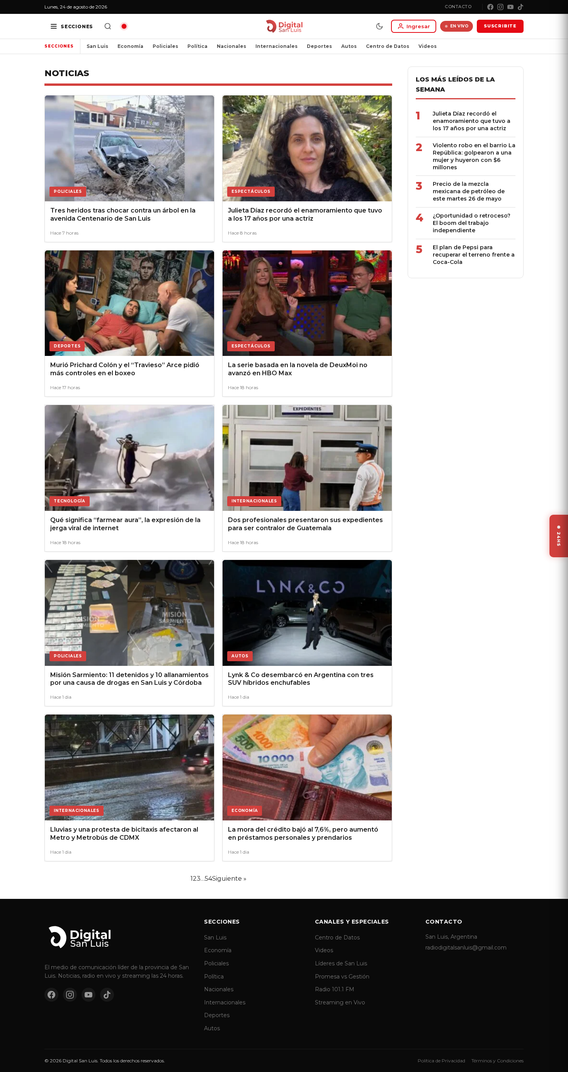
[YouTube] (510, 7)
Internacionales (276, 46)
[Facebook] (490, 7)
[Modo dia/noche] (379, 26)
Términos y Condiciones (497, 1060)
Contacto (458, 6)
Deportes (319, 46)
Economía (130, 46)
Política (197, 46)
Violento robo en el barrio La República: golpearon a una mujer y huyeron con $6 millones (474, 156)
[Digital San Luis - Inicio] (284, 26)
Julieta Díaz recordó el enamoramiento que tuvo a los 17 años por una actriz (471, 121)
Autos (349, 46)
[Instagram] (500, 7)
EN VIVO (459, 26)
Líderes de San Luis (341, 963)
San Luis (97, 46)
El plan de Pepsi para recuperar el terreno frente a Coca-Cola (474, 254)
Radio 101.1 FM (334, 989)
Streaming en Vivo (340, 1002)
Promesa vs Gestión (342, 976)
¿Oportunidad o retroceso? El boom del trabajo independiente (471, 223)
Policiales (165, 46)
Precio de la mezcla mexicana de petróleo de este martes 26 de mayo (469, 191)
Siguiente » (229, 878)
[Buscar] (108, 26)
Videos (427, 46)
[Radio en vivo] (124, 26)
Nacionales (231, 46)
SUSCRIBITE (500, 26)
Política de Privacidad (441, 1060)
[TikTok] (520, 7)
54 (208, 878)
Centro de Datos (387, 46)
